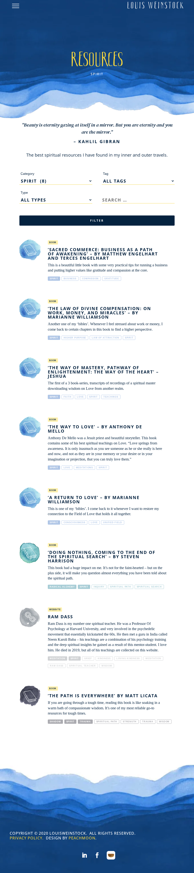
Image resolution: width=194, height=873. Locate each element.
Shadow (55, 721)
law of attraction (105, 338)
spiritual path (120, 587)
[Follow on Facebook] (97, 855)
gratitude (111, 278)
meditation (153, 658)
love (80, 397)
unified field (112, 522)
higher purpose (75, 338)
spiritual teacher (82, 666)
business (70, 278)
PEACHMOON (82, 838)
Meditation (57, 658)
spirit (129, 338)
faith (67, 397)
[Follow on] (111, 855)
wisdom (106, 666)
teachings (110, 397)
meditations (84, 467)
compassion (90, 278)
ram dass (56, 666)
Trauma (85, 721)
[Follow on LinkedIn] (84, 855)
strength (130, 721)
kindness (104, 658)
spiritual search (149, 587)
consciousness (74, 522)
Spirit (54, 278)
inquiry (99, 587)
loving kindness (128, 658)
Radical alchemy (62, 587)
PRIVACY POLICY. (27, 838)
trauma (147, 721)
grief (88, 658)
